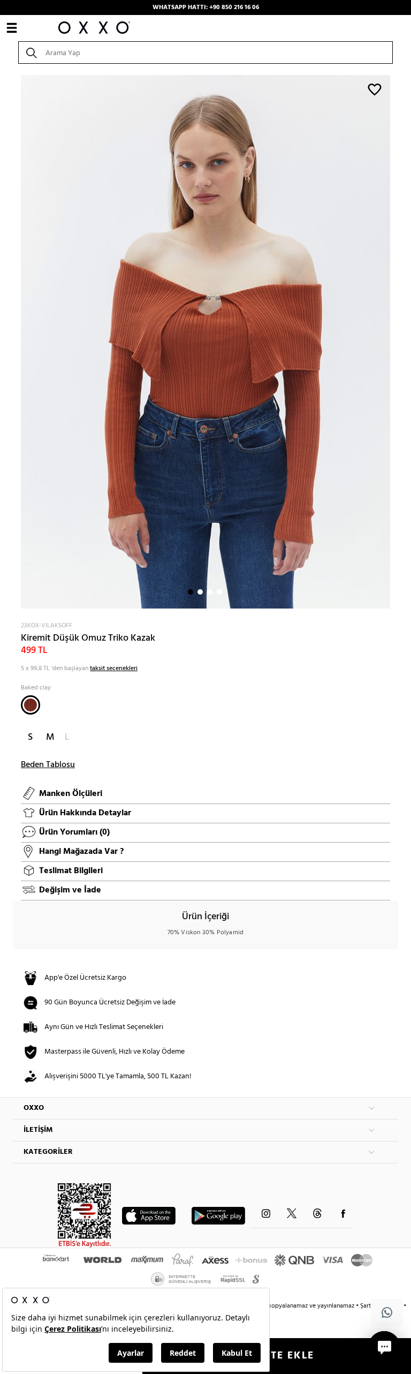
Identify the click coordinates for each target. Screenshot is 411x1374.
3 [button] (209, 592)
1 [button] (190, 592)
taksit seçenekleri (114, 668)
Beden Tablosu (48, 765)
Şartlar (369, 1306)
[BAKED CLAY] (30, 705)
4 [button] (219, 592)
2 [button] (200, 592)
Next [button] (18, 341)
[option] (205, 342)
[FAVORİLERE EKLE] (374, 88)
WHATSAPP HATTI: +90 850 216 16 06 (206, 7)
